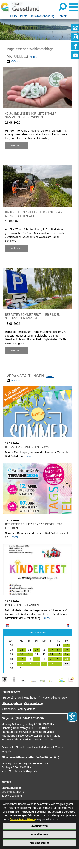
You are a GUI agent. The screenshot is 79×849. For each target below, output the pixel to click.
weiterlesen (16, 145)
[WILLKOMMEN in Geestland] (20, 7)
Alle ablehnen (39, 834)
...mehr (27, 456)
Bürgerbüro (9, 697)
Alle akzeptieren (39, 842)
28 (51, 663)
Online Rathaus (27, 697)
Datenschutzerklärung (23, 819)
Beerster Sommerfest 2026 (27, 447)
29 (58, 663)
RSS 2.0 (15, 61)
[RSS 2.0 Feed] (8, 61)
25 (29, 663)
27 (44, 663)
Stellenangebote (12, 703)
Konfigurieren (39, 826)
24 (21, 663)
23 (66, 659)
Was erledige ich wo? (54, 697)
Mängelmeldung (33, 703)
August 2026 (38, 632)
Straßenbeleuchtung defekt (18, 709)
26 (36, 663)
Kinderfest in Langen (22, 605)
